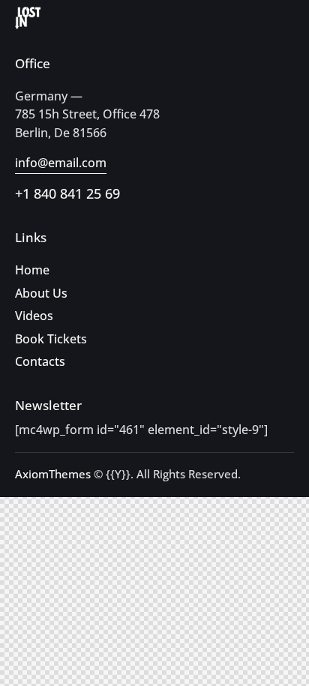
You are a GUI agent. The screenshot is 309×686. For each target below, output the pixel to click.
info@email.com (60, 162)
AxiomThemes (53, 473)
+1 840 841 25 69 (67, 193)
